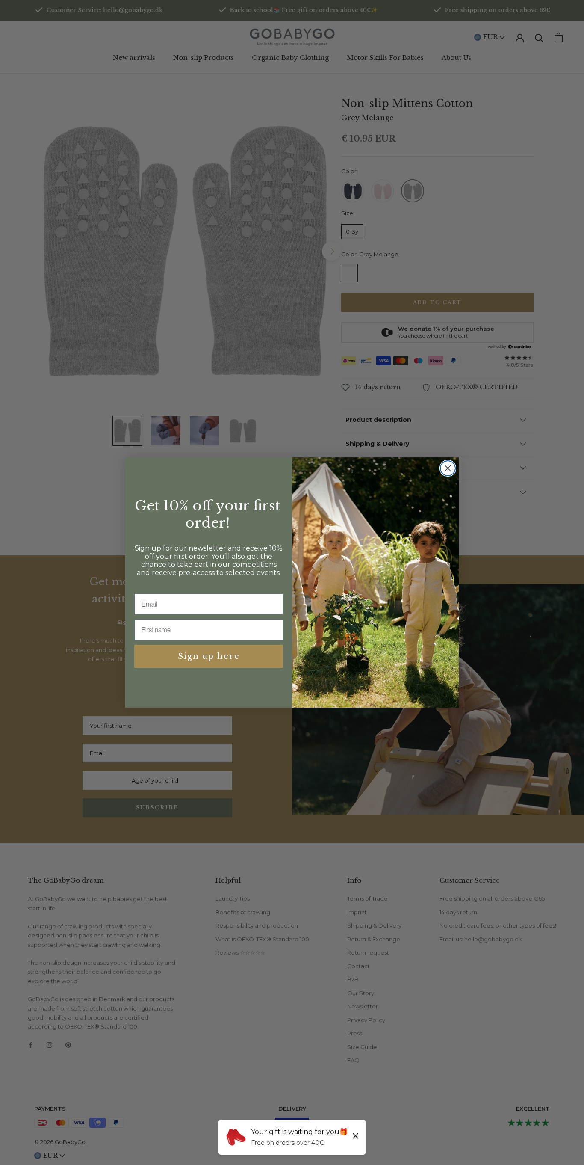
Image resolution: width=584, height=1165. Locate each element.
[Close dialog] (447, 468)
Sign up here (209, 656)
